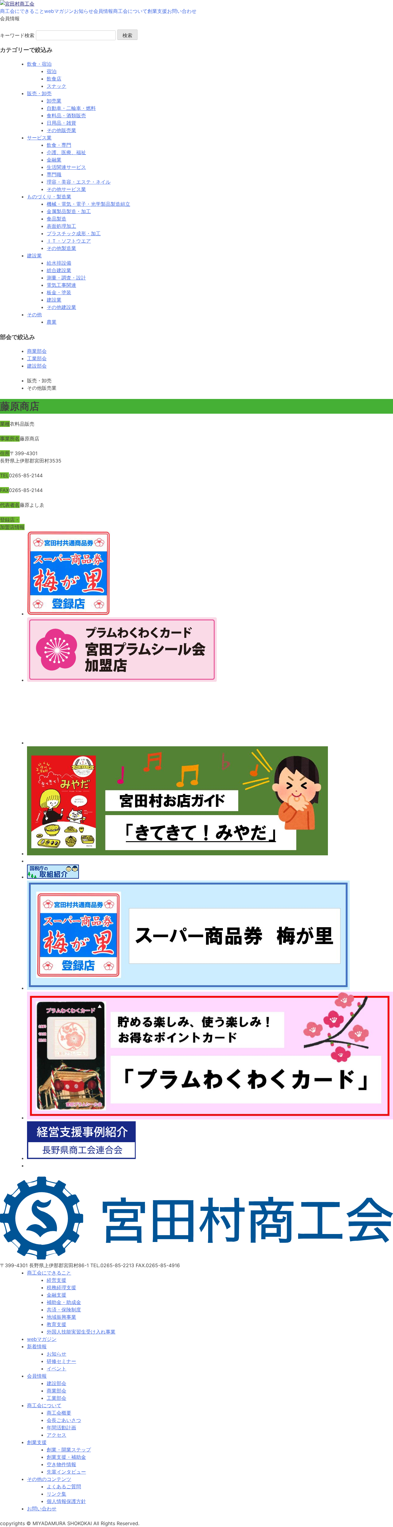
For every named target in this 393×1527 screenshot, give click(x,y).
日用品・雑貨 (61, 123)
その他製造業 (61, 248)
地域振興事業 (61, 1317)
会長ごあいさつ (64, 1420)
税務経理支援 (61, 1287)
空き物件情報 (61, 1464)
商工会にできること (22, 11)
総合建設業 (59, 270)
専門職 (54, 174)
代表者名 (10, 505)
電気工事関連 (61, 285)
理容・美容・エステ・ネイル (79, 182)
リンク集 (56, 1494)
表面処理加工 (61, 226)
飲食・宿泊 (39, 64)
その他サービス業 (66, 189)
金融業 (54, 160)
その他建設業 (61, 307)
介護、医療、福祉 (66, 152)
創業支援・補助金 (66, 1457)
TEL (4, 475)
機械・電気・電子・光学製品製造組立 (88, 204)
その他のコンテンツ (49, 1479)
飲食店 (54, 79)
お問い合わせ (181, 11)
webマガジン (59, 11)
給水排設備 (59, 263)
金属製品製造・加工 (69, 211)
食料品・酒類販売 (66, 115)
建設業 (34, 255)
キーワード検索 (17, 35)
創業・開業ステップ (69, 1450)
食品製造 (56, 219)
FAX (4, 490)
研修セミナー (61, 1361)
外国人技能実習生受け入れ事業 (81, 1332)
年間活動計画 (61, 1427)
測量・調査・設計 (66, 278)
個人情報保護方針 (66, 1501)
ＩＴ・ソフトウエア (69, 241)
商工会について (130, 11)
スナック (56, 86)
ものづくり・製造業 (49, 196)
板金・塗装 (59, 292)
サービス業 (39, 138)
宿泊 (51, 71)
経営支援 (56, 1280)
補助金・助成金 (64, 1302)
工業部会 (37, 358)
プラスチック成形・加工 (74, 233)
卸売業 (54, 101)
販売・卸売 (39, 93)
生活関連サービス (66, 167)
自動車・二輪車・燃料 (71, 108)
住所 (5, 453)
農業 (51, 322)
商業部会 (37, 351)
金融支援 (56, 1295)
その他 (34, 314)
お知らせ (83, 11)
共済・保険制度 (64, 1309)
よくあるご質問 (64, 1486)
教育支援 (56, 1324)
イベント (56, 1368)
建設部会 (37, 366)
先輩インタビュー (66, 1472)
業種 (5, 424)
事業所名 (10, 438)
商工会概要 (59, 1413)
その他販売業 (61, 130)
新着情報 (37, 1346)
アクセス (56, 1435)
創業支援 (157, 11)
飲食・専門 (59, 145)
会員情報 (103, 11)
